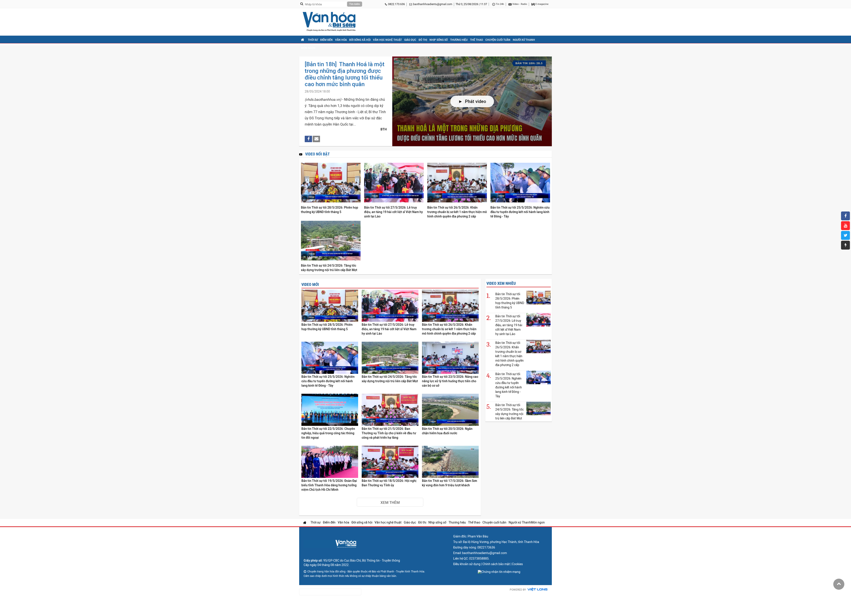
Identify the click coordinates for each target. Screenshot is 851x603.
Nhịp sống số (438, 39)
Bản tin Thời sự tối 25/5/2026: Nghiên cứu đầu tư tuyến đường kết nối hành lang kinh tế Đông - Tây (520, 212)
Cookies (517, 564)
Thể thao (476, 39)
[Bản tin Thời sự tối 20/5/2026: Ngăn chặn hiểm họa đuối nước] (450, 410)
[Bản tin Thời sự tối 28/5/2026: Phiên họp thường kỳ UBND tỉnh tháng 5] (331, 183)
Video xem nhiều (501, 283)
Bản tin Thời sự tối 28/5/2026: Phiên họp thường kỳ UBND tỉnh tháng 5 (329, 210)
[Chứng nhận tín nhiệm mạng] (499, 572)
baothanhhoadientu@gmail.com (432, 4)
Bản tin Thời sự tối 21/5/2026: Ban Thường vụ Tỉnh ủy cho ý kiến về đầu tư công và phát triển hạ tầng (389, 433)
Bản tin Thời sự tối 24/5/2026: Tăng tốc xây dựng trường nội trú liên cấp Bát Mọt (329, 268)
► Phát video (472, 101)
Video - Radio (519, 4)
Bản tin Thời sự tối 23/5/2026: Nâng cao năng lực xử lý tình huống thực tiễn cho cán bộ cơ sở (450, 381)
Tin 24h (499, 4)
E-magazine (541, 4)
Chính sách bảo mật (496, 564)
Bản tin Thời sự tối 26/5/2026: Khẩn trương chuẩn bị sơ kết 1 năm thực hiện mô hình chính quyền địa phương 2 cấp (457, 212)
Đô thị (423, 39)
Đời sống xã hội (360, 39)
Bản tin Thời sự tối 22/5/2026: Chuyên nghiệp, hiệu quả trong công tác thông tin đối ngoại (328, 433)
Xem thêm (390, 502)
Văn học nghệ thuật (387, 39)
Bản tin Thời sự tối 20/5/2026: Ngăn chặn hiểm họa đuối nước (447, 431)
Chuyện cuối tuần (497, 39)
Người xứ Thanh (524, 39)
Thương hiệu (459, 39)
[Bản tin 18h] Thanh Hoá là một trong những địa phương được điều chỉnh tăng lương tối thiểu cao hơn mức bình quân (345, 74)
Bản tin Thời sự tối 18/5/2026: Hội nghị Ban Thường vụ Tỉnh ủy (389, 483)
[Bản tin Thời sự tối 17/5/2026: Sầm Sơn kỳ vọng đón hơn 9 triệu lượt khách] (450, 462)
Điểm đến (326, 39)
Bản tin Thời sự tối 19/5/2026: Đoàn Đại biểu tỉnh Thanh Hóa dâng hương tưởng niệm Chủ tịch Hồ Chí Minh (329, 485)
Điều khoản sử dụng (466, 564)
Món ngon (308, 48)
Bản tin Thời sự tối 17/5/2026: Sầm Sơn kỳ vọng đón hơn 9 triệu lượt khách (449, 483)
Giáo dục (410, 39)
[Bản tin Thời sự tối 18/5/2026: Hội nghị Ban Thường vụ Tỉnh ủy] (390, 462)
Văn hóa (341, 39)
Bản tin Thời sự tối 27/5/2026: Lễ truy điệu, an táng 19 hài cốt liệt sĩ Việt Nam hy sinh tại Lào (393, 212)
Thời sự (313, 39)
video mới (310, 284)
